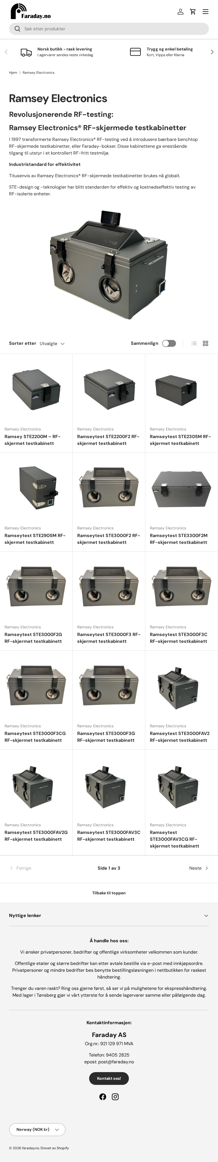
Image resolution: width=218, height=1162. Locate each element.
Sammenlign (144, 343)
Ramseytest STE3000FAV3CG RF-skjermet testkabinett (174, 839)
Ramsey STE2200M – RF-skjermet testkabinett (32, 440)
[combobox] (109, 29)
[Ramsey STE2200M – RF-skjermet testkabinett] (36, 390)
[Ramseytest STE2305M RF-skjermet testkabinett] (181, 390)
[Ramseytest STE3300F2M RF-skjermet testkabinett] (181, 489)
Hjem (13, 72)
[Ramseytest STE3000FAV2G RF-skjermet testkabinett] (36, 785)
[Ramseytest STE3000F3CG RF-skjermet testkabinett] (36, 687)
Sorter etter (22, 343)
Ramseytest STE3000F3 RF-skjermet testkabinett (109, 637)
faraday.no (30, 1148)
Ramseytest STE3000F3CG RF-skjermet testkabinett (35, 736)
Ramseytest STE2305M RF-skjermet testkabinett (180, 440)
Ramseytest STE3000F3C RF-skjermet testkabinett (178, 637)
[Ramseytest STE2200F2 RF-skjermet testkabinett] (109, 390)
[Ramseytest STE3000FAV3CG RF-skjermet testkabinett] (181, 785)
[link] (42, 868)
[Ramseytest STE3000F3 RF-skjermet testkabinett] (109, 588)
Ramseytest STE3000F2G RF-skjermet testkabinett (33, 637)
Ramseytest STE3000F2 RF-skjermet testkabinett (108, 539)
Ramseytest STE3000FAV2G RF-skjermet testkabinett (36, 835)
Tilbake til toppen (109, 892)
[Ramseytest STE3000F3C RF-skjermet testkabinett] (181, 588)
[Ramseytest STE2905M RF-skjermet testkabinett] (36, 489)
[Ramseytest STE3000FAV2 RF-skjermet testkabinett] (181, 687)
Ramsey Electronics (38, 72)
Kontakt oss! (109, 1078)
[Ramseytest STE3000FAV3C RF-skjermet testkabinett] (109, 785)
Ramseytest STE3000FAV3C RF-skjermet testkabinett (109, 835)
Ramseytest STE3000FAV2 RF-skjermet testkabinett (179, 736)
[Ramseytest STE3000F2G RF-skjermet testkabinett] (36, 588)
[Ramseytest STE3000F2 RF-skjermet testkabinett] (109, 489)
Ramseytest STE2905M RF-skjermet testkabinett (35, 539)
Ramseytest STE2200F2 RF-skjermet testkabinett (108, 440)
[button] (193, 11)
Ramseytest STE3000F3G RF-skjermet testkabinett (106, 736)
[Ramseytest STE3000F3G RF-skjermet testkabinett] (109, 687)
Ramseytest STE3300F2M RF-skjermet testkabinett (178, 539)
